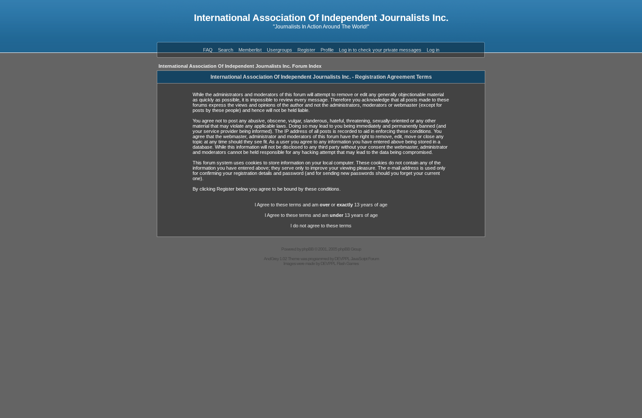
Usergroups (279, 49)
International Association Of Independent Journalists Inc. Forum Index (240, 66)
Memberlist (250, 49)
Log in (433, 49)
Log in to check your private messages (380, 49)
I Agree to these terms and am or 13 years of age (321, 204)
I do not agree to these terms (321, 225)
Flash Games (348, 263)
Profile (327, 49)
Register (306, 49)
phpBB (308, 249)
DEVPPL (342, 258)
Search (225, 49)
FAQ (208, 49)
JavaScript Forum (365, 258)
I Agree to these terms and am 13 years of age (321, 215)
